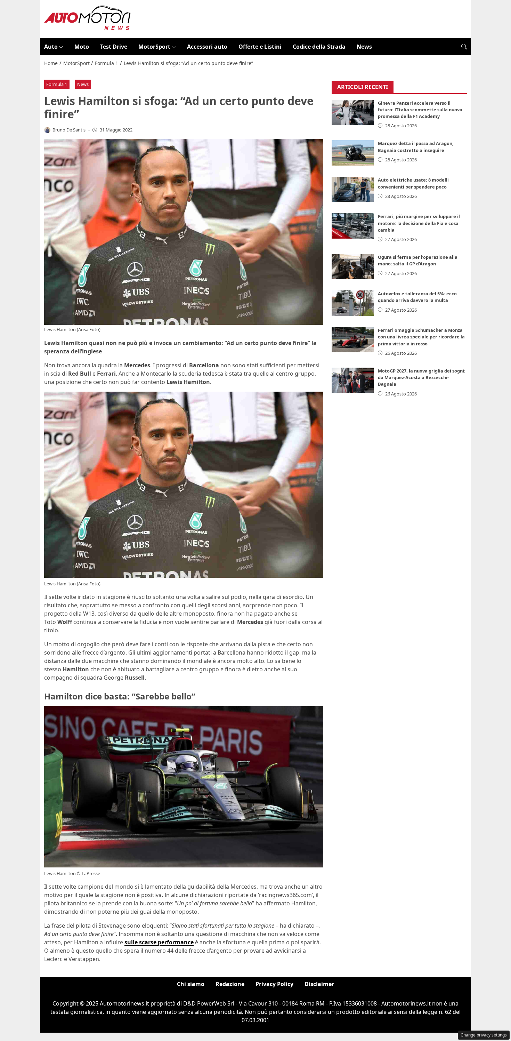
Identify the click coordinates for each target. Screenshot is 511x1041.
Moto (81, 46)
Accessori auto (207, 46)
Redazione (230, 984)
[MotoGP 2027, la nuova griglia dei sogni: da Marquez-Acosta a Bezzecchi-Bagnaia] (353, 380)
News (364, 46)
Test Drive (113, 46)
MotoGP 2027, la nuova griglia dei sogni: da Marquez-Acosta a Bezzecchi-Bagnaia (421, 377)
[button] (464, 46)
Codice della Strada (319, 46)
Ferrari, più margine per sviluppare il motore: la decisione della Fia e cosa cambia (419, 223)
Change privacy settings (484, 1035)
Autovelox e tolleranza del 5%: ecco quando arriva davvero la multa (417, 296)
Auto (51, 46)
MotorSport (154, 46)
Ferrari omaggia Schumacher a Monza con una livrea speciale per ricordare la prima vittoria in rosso (421, 336)
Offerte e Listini (260, 46)
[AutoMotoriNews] (87, 18)
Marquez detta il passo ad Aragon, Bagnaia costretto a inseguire (416, 146)
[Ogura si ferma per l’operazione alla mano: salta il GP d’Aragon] (353, 266)
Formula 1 (56, 84)
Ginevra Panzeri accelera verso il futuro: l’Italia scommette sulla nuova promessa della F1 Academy (420, 109)
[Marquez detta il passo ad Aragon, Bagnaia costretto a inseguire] (353, 153)
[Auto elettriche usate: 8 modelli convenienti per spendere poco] (353, 189)
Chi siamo (190, 984)
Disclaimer (319, 984)
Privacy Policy (274, 984)
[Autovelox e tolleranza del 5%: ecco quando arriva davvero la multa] (353, 303)
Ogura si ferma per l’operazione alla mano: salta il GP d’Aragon (417, 260)
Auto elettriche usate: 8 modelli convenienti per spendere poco (413, 183)
